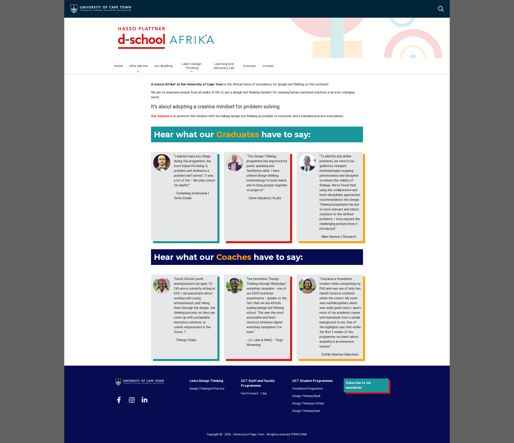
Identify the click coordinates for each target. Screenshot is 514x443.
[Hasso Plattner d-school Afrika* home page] (257, 38)
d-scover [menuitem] (249, 66)
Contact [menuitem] (268, 66)
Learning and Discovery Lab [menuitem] (224, 66)
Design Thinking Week (306, 396)
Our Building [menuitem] (163, 66)
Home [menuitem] (118, 66)
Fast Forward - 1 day (254, 393)
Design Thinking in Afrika (308, 403)
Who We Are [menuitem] (138, 66)
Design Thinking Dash (306, 410)
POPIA (295, 434)
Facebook (119, 400)
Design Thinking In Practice (207, 388)
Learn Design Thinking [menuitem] (192, 66)
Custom (132, 400)
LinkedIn (144, 400)
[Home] (101, 8)
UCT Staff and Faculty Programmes (258, 383)
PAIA (304, 434)
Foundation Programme (307, 388)
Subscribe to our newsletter (358, 385)
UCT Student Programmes (312, 381)
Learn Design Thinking (206, 381)
